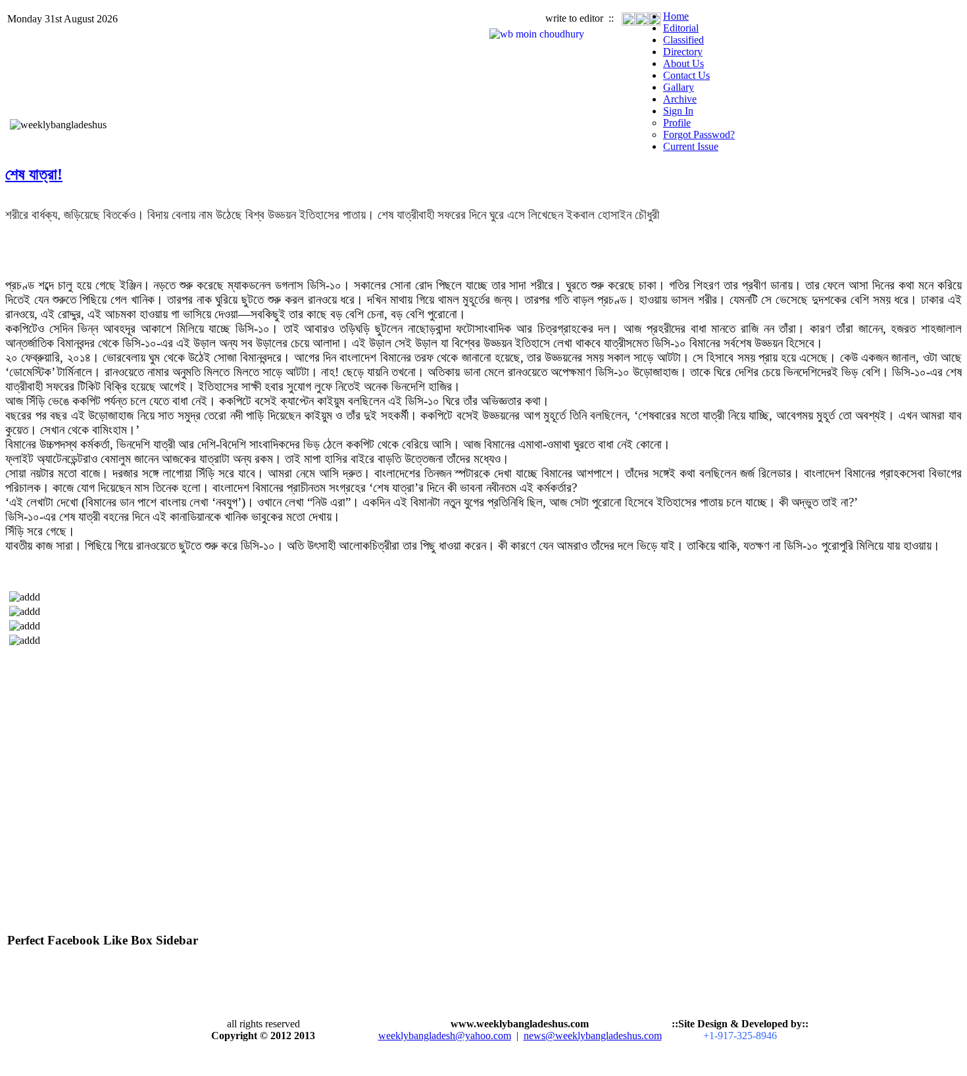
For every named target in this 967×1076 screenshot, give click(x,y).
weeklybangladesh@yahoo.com (444, 1035)
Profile (677, 122)
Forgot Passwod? (699, 134)
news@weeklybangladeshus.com (593, 1035)
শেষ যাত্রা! (33, 174)
